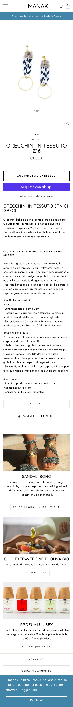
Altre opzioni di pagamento (36, 196)
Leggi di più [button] (28, 690)
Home (35, 134)
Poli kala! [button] (36, 700)
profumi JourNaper (36, 646)
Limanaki (36, 6)
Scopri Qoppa (36, 572)
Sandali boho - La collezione (36, 507)
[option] (36, 16)
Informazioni (36, 659)
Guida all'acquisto (36, 671)
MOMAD (36, 139)
